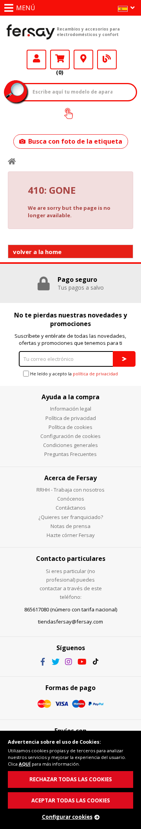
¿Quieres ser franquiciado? (70, 517)
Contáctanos (71, 507)
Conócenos (70, 498)
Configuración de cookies (70, 436)
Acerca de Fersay (70, 478)
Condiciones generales (70, 445)
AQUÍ (25, 764)
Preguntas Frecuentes (70, 454)
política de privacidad (95, 374)
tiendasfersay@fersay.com (70, 621)
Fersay (31, 32)
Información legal (70, 408)
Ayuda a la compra (70, 397)
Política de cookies (70, 427)
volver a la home (37, 252)
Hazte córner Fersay (71, 535)
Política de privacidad (70, 418)
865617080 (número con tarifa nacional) (70, 609)
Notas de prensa (70, 526)
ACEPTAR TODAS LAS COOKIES (70, 800)
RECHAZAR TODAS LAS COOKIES (70, 779)
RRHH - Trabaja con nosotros (70, 489)
